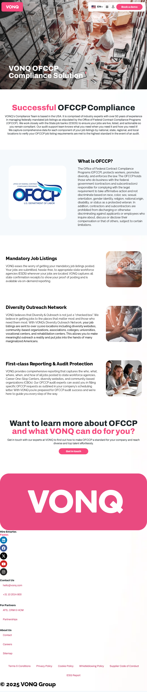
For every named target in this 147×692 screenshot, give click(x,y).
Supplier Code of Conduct (124, 666)
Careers (7, 644)
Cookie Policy (66, 666)
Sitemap (7, 653)
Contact (7, 635)
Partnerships (10, 619)
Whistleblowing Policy (91, 666)
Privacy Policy (44, 666)
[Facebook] (3, 548)
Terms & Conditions (19, 666)
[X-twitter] (3, 556)
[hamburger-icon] (107, 7)
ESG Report (73, 675)
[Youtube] (3, 563)
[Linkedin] (3, 540)
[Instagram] (3, 571)
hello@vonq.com (12, 585)
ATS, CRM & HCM (13, 610)
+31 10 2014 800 (12, 594)
